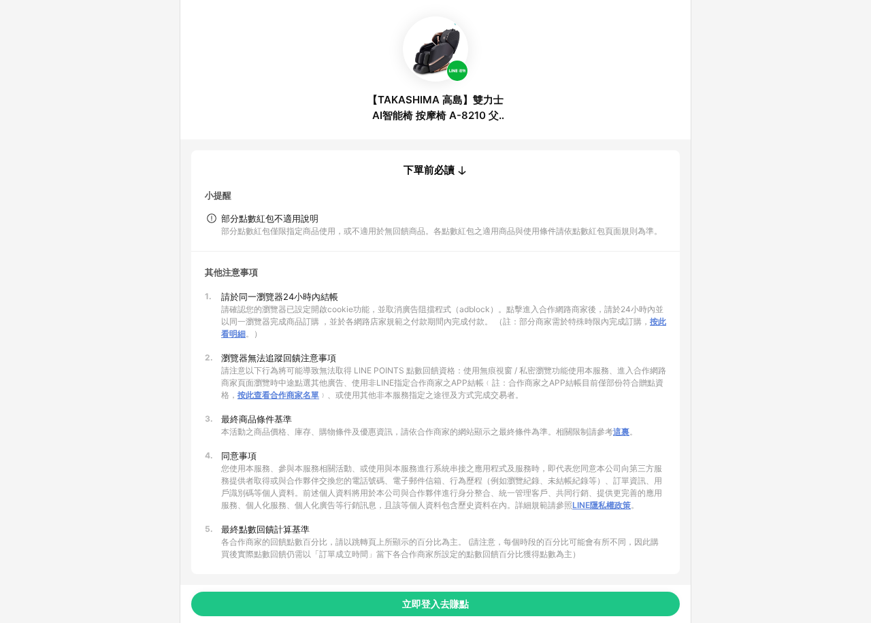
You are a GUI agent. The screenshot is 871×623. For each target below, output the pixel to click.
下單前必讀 (429, 170)
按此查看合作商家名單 (278, 395)
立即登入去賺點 (435, 603)
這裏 (621, 431)
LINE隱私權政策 (601, 505)
